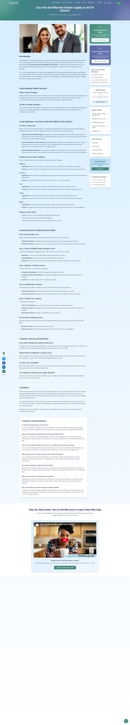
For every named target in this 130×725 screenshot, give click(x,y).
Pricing (84, 2)
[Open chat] (126, 721)
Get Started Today (100, 40)
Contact (99, 2)
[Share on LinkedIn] (3, 367)
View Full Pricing (100, 102)
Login (118, 3)
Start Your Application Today (65, 567)
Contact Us (100, 169)
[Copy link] (3, 371)
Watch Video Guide (100, 61)
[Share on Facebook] (3, 363)
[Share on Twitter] (3, 358)
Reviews (78, 2)
